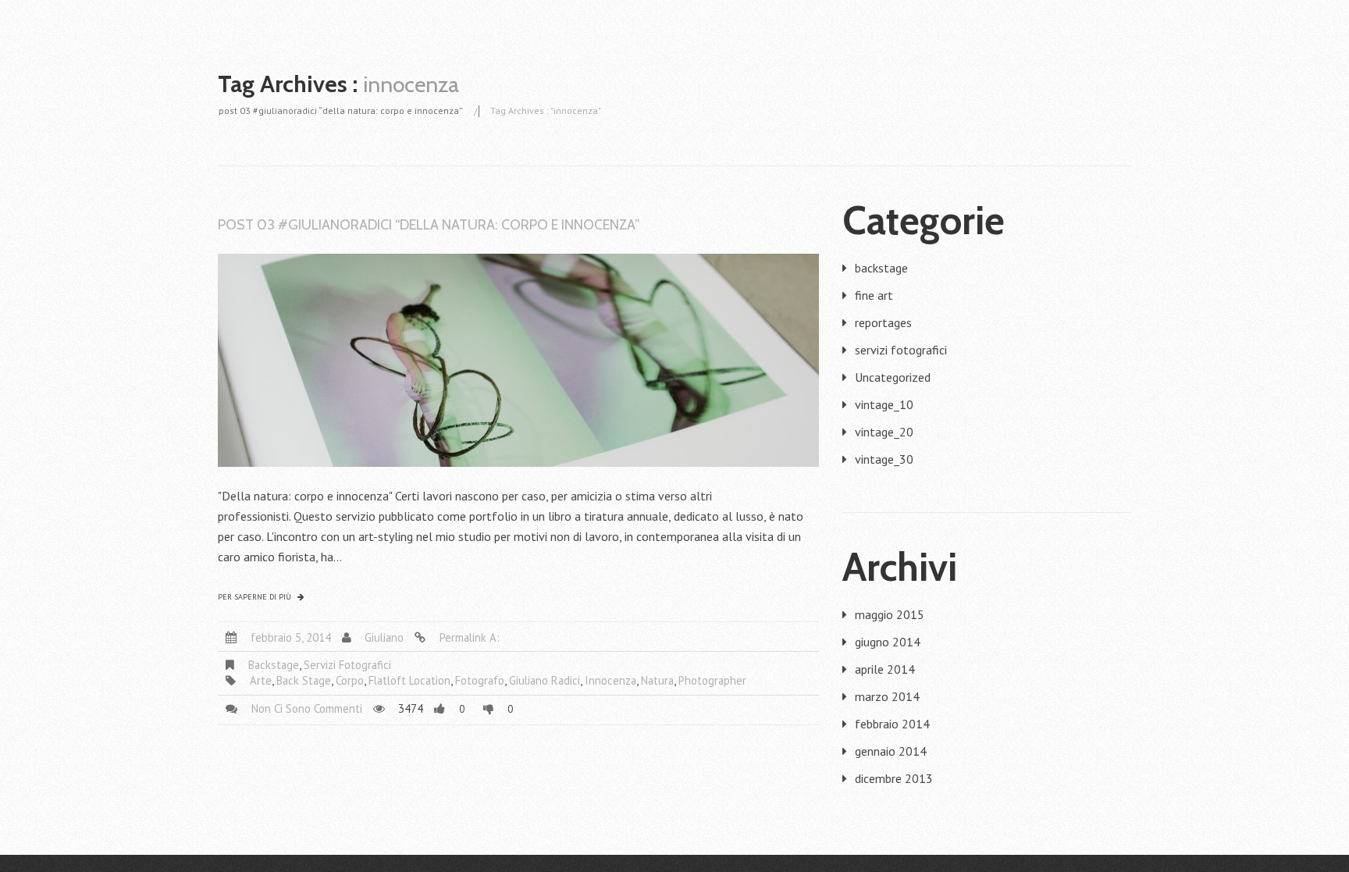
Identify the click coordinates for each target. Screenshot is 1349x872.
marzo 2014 (887, 696)
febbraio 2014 (892, 723)
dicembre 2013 (894, 778)
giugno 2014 (887, 642)
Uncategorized (893, 377)
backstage (273, 664)
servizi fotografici (347, 664)
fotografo (479, 680)
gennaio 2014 (891, 751)
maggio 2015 (889, 614)
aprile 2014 (885, 669)
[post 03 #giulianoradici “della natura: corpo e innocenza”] (518, 360)
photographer (712, 680)
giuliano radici (544, 680)
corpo (350, 680)
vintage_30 (884, 459)
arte (261, 680)
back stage (303, 680)
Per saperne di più (254, 597)
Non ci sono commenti (306, 708)
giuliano (384, 637)
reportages (883, 322)
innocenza (610, 680)
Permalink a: (470, 637)
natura (657, 680)
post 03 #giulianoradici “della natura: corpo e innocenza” (341, 110)
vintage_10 (884, 404)
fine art (874, 295)
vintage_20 (884, 432)
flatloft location (409, 680)
